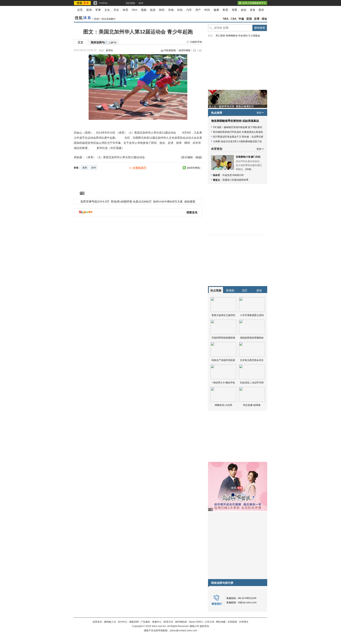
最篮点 (216, 180)
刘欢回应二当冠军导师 (252, 382)
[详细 (248, 169)
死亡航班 (220, 35)
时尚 (207, 9)
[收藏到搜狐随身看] (184, 167)
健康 (216, 9)
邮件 (141, 3)
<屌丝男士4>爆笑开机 (223, 382)
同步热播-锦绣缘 (251, 405)
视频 (143, 9)
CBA (233, 18)
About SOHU (196, 621)
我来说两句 (103, 42)
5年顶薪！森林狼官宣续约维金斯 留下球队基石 (237, 127)
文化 (107, 9)
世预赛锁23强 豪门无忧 (248, 156)
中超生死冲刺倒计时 (233, 175)
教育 (225, 9)
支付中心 (122, 621)
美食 (252, 9)
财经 (162, 9)
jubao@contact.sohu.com (183, 630)
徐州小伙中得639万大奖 (168, 201)
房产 (198, 9)
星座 (261, 9)
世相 (171, 9)
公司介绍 (209, 621)
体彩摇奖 (189, 201)
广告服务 (145, 621)
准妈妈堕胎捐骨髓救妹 (252, 337)
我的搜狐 (130, 3)
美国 (84, 167)
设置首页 (97, 621)
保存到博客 (184, 50)
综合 (264, 18)
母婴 (234, 9)
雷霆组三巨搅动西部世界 (235, 180)
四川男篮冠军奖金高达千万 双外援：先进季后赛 (238, 136)
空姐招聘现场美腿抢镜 (223, 337)
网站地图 (221, 621)
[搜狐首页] (83, 3)
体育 (125, 9)
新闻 (89, 9)
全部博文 (243, 621)
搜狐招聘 (134, 621)
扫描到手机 (196, 42)
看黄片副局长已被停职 (223, 315)
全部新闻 (232, 621)
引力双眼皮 (254, 35)
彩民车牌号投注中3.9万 (95, 201)
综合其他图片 (108, 19)
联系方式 (168, 621)
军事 (98, 9)
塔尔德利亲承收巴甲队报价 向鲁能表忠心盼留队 (238, 132)
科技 (180, 9)
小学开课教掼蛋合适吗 (252, 315)
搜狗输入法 (110, 621)
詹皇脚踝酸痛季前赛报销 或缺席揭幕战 (235, 120)
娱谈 (153, 9)
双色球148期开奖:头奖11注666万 (131, 201)
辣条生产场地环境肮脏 (223, 360)
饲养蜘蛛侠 (232, 35)
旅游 (243, 9)
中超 (241, 18)
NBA (134, 9)
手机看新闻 (170, 50)
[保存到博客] (193, 167)
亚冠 (249, 18)
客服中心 (157, 621)
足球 (256, 18)
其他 (96, 19)
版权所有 (204, 626)
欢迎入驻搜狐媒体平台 (254, 3)
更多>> (260, 112)
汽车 (189, 9)
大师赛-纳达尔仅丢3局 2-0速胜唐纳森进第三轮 (237, 141)
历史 (116, 9)
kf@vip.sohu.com (247, 602)
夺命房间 (243, 35)
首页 (80, 9)
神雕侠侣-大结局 (223, 405)
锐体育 (216, 175)
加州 (93, 167)
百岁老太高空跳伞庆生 (252, 360)
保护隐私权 (181, 621)
